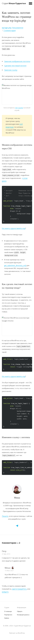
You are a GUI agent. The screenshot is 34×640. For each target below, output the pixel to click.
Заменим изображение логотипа (17, 61)
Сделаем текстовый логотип (15, 66)
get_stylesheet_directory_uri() (15, 265)
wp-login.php (6, 28)
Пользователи (17, 28)
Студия (14, 3)
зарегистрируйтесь (19, 589)
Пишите (5, 516)
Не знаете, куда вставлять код (13, 228)
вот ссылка (19, 108)
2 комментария (10, 30)
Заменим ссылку (10, 70)
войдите (5, 592)
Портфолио (8, 615)
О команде (8, 611)
